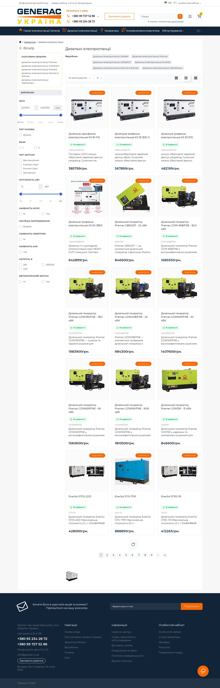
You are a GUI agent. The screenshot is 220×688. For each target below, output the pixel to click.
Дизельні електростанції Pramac (39, 62)
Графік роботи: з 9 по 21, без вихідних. (72, 3)
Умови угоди (72, 632)
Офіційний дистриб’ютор (34, 3)
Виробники (71, 647)
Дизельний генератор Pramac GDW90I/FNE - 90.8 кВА (132, 408)
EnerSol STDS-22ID (80, 496)
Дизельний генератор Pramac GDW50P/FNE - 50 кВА (177, 317)
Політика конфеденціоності (128, 655)
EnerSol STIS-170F (125, 496)
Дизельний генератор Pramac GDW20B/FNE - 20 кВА (131, 317)
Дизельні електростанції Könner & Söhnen (40, 75)
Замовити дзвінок (119, 16)
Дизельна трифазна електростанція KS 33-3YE (177, 135)
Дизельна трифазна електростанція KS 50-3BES (85, 223)
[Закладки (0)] (190, 16)
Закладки (164, 642)
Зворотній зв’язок (75, 642)
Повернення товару (171, 652)
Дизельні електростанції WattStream (35, 81)
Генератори (112, 30)
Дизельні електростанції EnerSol (39, 69)
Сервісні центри (121, 632)
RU (175, 2)
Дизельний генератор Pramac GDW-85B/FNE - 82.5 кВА (178, 225)
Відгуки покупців (122, 660)
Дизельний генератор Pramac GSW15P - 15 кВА (176, 406)
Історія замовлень (169, 637)
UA (170, 2)
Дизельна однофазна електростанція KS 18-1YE (84, 135)
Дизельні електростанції (82, 30)
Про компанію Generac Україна (83, 637)
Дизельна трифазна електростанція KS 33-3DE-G (132, 135)
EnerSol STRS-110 (171, 496)
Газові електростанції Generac (42, 30)
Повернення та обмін (124, 650)
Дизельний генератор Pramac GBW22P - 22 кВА (131, 223)
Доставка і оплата (122, 645)
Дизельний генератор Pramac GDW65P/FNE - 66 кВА (85, 408)
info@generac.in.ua (28, 654)
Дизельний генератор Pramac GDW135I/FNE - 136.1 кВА (86, 317)
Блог (67, 657)
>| (165, 555)
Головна (69, 652)
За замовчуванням (78, 78)
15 (98, 78)
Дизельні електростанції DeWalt (110, 56)
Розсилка (164, 647)
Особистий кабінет (170, 632)
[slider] (21, 115)
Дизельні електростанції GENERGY (41, 66)
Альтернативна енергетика (142, 30)
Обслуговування (172, 30)
